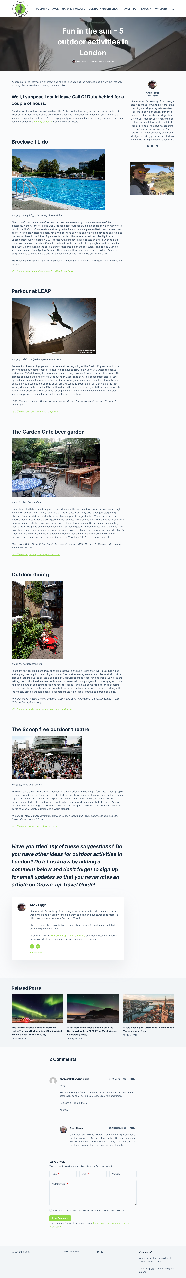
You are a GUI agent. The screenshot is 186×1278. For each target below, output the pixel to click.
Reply (132, 1079)
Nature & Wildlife (73, 8)
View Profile (152, 96)
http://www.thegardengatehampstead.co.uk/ (36, 554)
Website (116, 1174)
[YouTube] (157, 146)
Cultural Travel (47, 8)
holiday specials (43, 121)
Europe (94, 61)
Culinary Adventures (103, 8)
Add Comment (60, 1184)
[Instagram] (102, 1252)
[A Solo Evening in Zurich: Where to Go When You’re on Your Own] (148, 1008)
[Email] (152, 146)
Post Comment (60, 1218)
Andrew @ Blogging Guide (75, 1078)
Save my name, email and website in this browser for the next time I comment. (89, 1210)
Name (55, 1174)
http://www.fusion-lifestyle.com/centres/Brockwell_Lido (42, 271)
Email (85, 1174)
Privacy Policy (71, 1252)
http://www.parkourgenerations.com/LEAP (35, 411)
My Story (161, 8)
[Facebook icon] (32, 946)
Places (144, 8)
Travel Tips (128, 8)
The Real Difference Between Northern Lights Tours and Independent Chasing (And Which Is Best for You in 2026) (37, 1031)
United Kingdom (106, 61)
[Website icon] (38, 946)
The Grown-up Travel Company (68, 935)
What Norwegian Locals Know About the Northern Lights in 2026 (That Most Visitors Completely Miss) (92, 1031)
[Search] (173, 9)
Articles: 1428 (36, 953)
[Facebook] (148, 146)
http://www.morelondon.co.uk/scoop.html (34, 826)
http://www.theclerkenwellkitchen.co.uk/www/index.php (42, 709)
